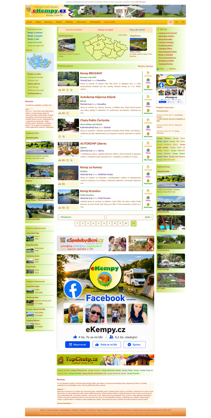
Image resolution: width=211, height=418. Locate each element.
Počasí (59, 22)
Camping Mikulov (32, 321)
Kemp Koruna (135, 36)
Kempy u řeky (33, 39)
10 (126, 223)
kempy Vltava (162, 157)
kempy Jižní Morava (177, 157)
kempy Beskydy (163, 154)
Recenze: (29, 101)
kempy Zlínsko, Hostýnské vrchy (94, 374)
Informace (81, 22)
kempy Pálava (63, 374)
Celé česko (122, 35)
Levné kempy (33, 87)
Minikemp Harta (32, 298)
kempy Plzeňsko (133, 374)
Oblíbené (172, 69)
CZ (170, 22)
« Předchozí (65, 217)
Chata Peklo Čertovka (94, 120)
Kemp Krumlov (90, 191)
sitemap (115, 410)
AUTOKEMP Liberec (93, 143)
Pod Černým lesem (66, 36)
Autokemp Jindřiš (166, 61)
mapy (129, 414)
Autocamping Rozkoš (168, 52)
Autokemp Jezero (32, 256)
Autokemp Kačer (166, 46)
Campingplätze (64, 410)
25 (133, 223)
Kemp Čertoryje (163, 269)
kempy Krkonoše (178, 151)
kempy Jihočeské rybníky (111, 370)
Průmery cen (33, 81)
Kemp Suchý (30, 267)
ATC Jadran (161, 289)
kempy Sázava (162, 141)
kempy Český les (146, 370)
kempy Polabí (127, 370)
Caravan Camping (166, 43)
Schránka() (95, 22)
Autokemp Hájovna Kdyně (98, 97)
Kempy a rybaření (35, 33)
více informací (140, 2)
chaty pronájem (142, 414)
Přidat (162, 69)
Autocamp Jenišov (166, 36)
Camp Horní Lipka (32, 286)
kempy (137, 370)
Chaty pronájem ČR (35, 46)
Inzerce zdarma (34, 84)
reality (79, 414)
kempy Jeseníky (64, 370)
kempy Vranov (163, 151)
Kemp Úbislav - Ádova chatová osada (39, 200)
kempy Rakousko (167, 414)
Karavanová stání (35, 29)
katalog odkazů (118, 414)
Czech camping (52, 410)
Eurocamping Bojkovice (167, 58)
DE (177, 22)
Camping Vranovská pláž (168, 33)
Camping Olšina (165, 49)
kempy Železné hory (79, 370)
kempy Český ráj (177, 148)
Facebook (75, 410)
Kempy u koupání (35, 36)
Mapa (38, 22)
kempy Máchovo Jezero (167, 145)
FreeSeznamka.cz (35, 94)
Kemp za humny (91, 167)
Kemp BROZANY (91, 73)
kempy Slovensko (35, 42)
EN (183, 22)
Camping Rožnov (166, 64)
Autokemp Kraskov (33, 219)
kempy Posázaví (94, 370)
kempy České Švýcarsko (166, 160)
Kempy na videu (34, 74)
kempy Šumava (163, 138)
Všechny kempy (145, 66)
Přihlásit (69, 22)
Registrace (106, 410)
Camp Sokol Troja (32, 233)
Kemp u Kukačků (166, 55)
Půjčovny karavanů (36, 90)
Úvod (29, 22)
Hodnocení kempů (35, 77)
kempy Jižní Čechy (177, 141)
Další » (148, 217)
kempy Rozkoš (179, 154)
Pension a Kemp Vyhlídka (35, 309)
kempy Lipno (179, 138)
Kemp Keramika (32, 138)
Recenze (48, 22)
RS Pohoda (161, 231)
